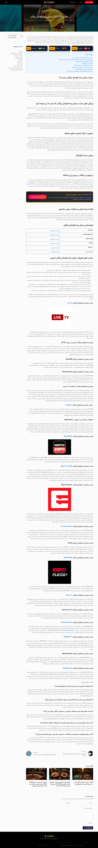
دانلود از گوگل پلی (54, 231)
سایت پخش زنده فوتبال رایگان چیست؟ (82, 58)
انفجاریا (80, 2)
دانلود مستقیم (55, 248)
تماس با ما (45, 845)
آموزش (21, 51)
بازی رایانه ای (19, 58)
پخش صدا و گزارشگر (87, 63)
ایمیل (67, 803)
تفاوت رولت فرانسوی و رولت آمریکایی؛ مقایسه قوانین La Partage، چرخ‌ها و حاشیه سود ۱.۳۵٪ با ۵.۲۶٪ (59, 784)
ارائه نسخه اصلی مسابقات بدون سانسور (82, 67)
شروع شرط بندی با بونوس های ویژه (12, 36)
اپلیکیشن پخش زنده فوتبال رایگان (83, 69)
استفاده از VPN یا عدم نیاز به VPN (83, 65)
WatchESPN (68, 436)
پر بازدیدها (20, 62)
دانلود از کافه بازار (54, 243)
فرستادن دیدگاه (88, 828)
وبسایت (90, 823)
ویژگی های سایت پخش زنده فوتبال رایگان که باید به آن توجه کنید (75, 59)
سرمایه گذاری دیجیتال (17, 70)
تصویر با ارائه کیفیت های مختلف (83, 61)
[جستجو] (7, 2)
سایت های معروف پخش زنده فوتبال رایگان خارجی (79, 71)
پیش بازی (20, 64)
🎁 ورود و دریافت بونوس (37, 197)
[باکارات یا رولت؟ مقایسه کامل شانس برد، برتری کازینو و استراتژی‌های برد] (82, 774)
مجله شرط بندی (73, 2)
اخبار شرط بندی (19, 56)
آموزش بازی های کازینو (17, 53)
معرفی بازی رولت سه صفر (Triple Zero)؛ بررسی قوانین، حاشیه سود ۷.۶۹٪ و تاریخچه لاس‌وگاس (38, 784)
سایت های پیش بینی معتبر (15, 68)
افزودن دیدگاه (88, 808)
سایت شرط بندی (18, 66)
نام (91, 803)
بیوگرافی (20, 60)
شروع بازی (88, 2)
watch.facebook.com (68, 630)
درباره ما (39, 845)
